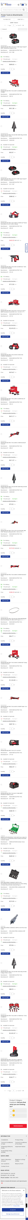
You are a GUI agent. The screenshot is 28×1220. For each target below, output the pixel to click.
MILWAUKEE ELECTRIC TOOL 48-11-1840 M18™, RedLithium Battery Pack (12, 794)
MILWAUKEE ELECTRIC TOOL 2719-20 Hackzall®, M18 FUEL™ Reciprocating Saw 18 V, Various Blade (13, 531)
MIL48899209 (4, 485)
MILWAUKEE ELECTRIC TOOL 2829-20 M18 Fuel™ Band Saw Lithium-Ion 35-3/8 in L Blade (14, 223)
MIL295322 (4, 397)
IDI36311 (3, 881)
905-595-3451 (14, 1177)
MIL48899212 (4, 970)
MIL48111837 (4, 177)
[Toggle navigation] (2, 4)
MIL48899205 (4, 133)
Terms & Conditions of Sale (7, 1143)
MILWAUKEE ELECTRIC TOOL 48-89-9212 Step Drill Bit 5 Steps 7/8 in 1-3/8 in (13, 972)
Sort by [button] (20, 19)
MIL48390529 (4, 617)
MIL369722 (3, 89)
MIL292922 (4, 661)
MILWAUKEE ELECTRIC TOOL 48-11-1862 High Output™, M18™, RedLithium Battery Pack (14, 47)
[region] (13, 1203)
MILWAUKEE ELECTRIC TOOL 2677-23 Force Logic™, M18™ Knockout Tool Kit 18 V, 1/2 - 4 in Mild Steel (13, 311)
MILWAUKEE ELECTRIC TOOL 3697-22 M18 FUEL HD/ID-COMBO (14, 91)
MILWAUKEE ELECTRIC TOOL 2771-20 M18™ (11, 750)
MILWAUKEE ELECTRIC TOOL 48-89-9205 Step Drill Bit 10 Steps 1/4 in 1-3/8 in (14, 135)
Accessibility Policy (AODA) (6, 1151)
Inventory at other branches (9, 61)
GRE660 (3, 836)
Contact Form (5, 1166)
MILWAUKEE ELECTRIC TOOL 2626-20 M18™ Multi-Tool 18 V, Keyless (14, 707)
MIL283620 (4, 573)
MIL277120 (3, 749)
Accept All (13, 1209)
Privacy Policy (19, 1140)
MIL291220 (3, 265)
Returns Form (19, 1163)
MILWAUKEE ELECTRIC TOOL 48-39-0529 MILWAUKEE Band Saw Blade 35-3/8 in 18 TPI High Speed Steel (14, 619)
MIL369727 (3, 1014)
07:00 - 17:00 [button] (23, 3)
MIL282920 (4, 221)
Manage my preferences (13, 1214)
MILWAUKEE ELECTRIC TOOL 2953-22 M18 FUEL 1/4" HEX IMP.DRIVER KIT (13, 399)
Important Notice (20, 1146)
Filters (6, 19)
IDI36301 (3, 926)
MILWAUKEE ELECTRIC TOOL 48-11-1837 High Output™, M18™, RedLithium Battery (14, 179)
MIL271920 (3, 529)
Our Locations (5, 1163)
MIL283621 (3, 441)
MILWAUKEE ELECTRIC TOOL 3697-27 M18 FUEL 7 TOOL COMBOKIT (14, 1016)
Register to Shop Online (20, 1160)
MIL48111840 (4, 792)
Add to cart (5, 72)
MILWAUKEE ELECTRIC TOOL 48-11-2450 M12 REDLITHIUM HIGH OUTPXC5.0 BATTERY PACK (12, 1060)
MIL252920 (4, 353)
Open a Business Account (6, 1160)
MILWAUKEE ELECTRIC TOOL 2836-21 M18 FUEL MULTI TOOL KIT (13, 443)
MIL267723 (3, 309)
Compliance (4, 1140)
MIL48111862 (4, 45)
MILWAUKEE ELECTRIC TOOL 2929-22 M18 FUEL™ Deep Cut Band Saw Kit (14, 663)
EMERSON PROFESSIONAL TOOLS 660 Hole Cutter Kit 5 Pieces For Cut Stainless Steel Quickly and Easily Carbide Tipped (14, 838)
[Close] (24, 1190)
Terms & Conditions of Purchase (21, 1143)
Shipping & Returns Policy (7, 1147)
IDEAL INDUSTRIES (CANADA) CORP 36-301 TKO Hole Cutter (14, 928)
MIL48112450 (4, 1058)
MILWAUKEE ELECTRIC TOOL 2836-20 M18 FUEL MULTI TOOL (13, 575)
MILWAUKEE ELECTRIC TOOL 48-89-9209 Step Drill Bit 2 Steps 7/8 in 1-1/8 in (14, 487)
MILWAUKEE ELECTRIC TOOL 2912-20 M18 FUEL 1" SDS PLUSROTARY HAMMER (13, 267)
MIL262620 (4, 705)
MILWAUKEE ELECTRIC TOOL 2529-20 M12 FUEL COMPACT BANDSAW (12, 355)
